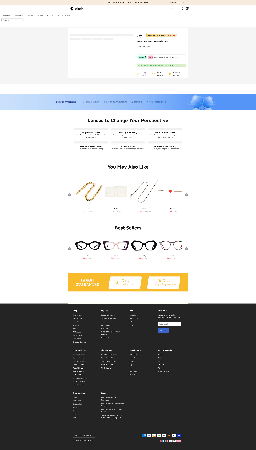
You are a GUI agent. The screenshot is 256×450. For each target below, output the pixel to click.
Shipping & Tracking (108, 318)
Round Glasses (78, 368)
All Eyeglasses (78, 332)
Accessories (77, 338)
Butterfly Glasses (79, 381)
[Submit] (1, 20)
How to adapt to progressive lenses (111, 410)
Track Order (134, 318)
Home (70, 25)
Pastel (75, 407)
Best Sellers (77, 315)
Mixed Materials (163, 371)
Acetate (161, 354)
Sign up (163, 330)
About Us (50, 15)
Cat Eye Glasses (78, 361)
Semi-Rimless (134, 358)
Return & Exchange (108, 315)
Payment (104, 328)
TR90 (160, 368)
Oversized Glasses (107, 365)
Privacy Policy (106, 325)
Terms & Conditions (108, 322)
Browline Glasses (79, 365)
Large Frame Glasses (108, 358)
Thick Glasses (106, 368)
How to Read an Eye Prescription (108, 398)
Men (74, 328)
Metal (160, 361)
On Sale (76, 322)
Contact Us (105, 338)
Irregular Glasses (79, 385)
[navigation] (84, 327)
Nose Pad (133, 375)
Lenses (30, 15)
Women (76, 325)
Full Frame (133, 354)
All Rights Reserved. (87, 440)
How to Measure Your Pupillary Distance (112, 404)
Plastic (160, 358)
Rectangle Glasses (79, 354)
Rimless (132, 361)
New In (40, 15)
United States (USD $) (175, 2)
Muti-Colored (77, 401)
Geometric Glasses (79, 378)
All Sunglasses (78, 335)
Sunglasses (19, 15)
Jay (76, 25)
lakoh (79, 440)
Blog (131, 325)
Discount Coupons (79, 342)
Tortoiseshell (77, 404)
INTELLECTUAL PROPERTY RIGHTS (110, 333)
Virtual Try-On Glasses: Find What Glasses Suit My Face (111, 416)
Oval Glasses (77, 375)
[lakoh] (77, 8)
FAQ (131, 322)
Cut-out (132, 368)
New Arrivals (77, 318)
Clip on (132, 365)
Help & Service (64, 15)
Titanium (161, 365)
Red (74, 414)
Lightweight (134, 371)
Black (75, 397)
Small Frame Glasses (108, 361)
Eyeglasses (6, 15)
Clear (75, 411)
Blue (74, 417)
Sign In (174, 8)
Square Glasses (78, 358)
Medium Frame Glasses (109, 354)
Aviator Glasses (78, 371)
